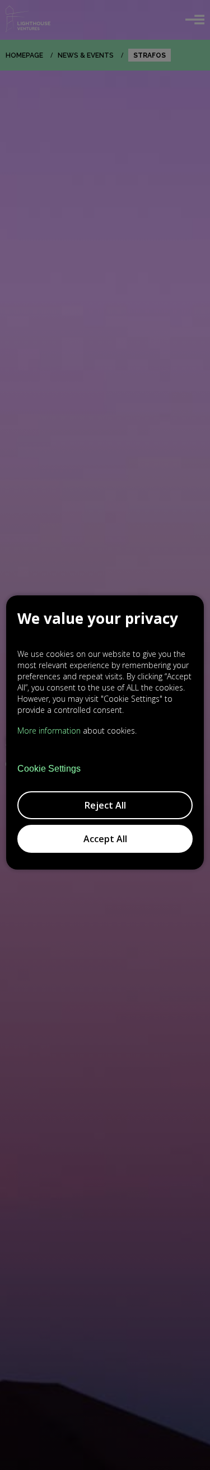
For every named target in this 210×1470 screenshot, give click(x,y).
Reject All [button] (105, 805)
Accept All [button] (105, 839)
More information (49, 730)
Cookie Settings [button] (49, 768)
